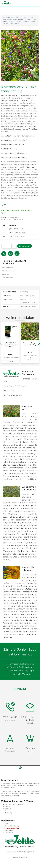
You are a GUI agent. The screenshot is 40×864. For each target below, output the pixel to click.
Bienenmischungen (11, 21)
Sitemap (8, 827)
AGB (6, 799)
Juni (33, 296)
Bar (6, 786)
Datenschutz (9, 805)
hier (18, 770)
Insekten (23, 300)
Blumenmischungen (27, 303)
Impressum (9, 807)
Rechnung (8, 788)
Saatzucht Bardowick (28, 307)
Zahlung (7, 781)
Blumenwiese (12, 19)
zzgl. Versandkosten (17, 219)
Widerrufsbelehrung (12, 801)
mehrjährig (24, 292)
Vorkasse (8, 783)
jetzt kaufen (25, 246)
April (21, 296)
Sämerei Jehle (8, 17)
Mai (27, 296)
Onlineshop (18, 17)
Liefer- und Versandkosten (14, 779)
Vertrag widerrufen (12, 803)
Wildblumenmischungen (27, 19)
